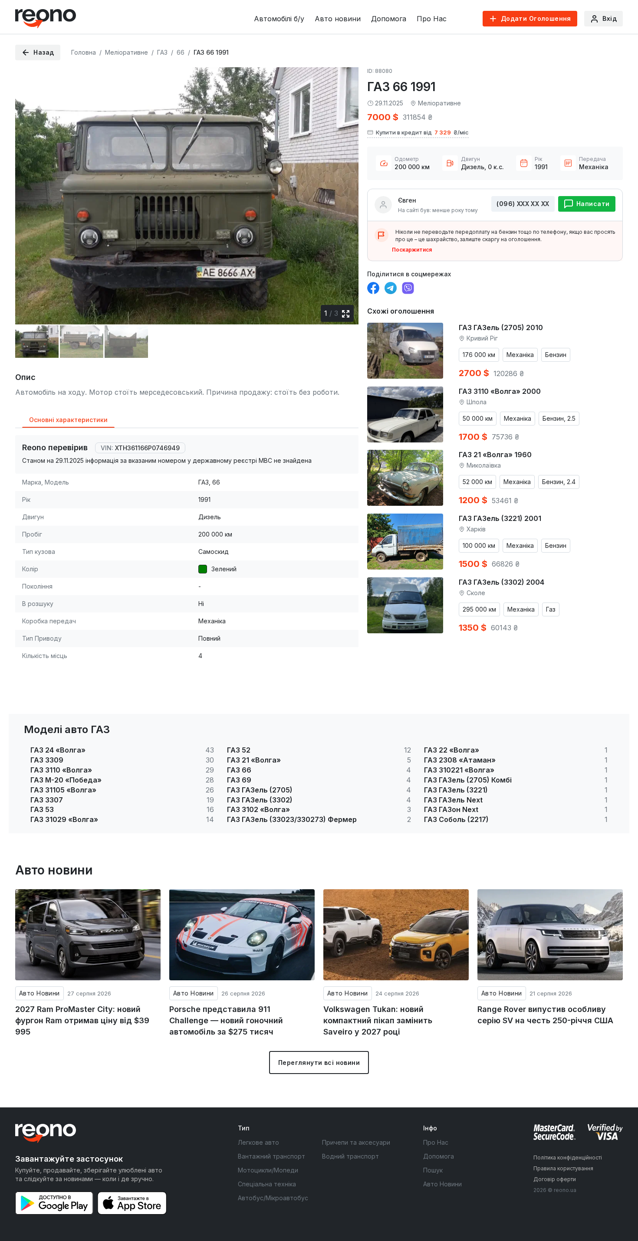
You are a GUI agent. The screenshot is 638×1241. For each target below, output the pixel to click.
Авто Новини (39, 993)
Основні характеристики (68, 419)
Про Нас (432, 18)
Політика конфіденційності (567, 1157)
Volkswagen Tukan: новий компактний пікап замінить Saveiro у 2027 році (377, 1020)
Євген (407, 200)
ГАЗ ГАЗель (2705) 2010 (501, 327)
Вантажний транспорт (271, 1156)
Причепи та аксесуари (356, 1142)
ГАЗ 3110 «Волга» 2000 (500, 391)
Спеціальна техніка (267, 1184)
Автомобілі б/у (279, 18)
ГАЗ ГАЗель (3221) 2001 (500, 518)
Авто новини (338, 18)
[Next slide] (345, 189)
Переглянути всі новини (319, 1062)
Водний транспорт (350, 1156)
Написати (592, 203)
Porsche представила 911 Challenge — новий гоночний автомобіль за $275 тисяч (226, 1020)
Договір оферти (554, 1179)
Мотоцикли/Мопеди (268, 1170)
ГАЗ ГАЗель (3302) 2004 (501, 582)
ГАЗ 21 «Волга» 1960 (495, 454)
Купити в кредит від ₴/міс (422, 132)
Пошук (433, 1170)
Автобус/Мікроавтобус (273, 1198)
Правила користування (563, 1168)
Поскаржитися (412, 249)
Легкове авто (258, 1142)
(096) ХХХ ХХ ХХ (523, 203)
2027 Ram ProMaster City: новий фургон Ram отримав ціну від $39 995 (82, 1020)
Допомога (388, 18)
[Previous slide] (29, 189)
